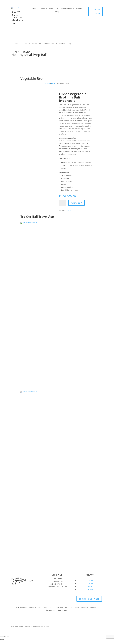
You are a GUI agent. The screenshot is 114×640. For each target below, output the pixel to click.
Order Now (97, 11)
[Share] (5, 636)
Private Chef (53, 8)
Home (47, 83)
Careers (79, 8)
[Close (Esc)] (7, 636)
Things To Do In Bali (89, 598)
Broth (53, 83)
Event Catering (66, 8)
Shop (43, 8)
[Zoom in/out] (1, 636)
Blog (57, 12)
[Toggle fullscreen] (3, 636)
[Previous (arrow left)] (1, 639)
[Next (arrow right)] (3, 639)
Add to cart (76, 202)
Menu (34, 8)
